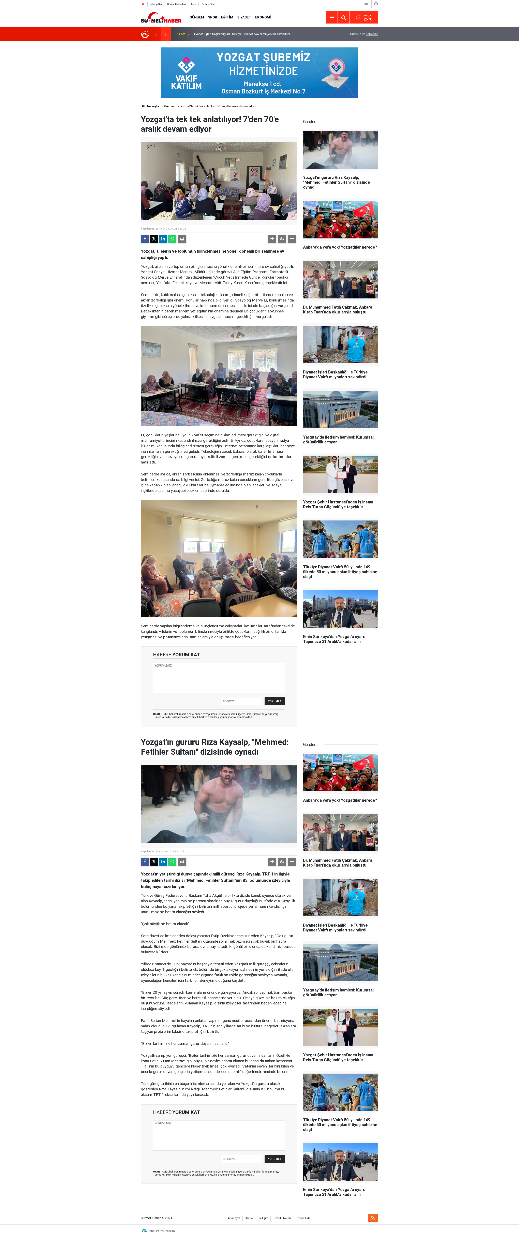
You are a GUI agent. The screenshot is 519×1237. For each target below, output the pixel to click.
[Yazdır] (182, 239)
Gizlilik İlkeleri (282, 1218)
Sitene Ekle (208, 4)
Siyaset (244, 17)
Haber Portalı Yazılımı (161, 1231)
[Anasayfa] (143, 4)
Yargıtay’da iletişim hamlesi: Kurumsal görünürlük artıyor (232, 34)
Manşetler (156, 4)
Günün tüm (364, 34)
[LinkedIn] (163, 239)
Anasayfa (152, 106)
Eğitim (227, 17)
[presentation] (155, 34)
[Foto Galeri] (376, 4)
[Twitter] (154, 239)
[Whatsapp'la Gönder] (172, 239)
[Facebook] (145, 239)
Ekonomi (263, 17)
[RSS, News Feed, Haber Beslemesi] (373, 1218)
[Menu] (331, 17)
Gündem (197, 17)
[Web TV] (366, 4)
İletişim (263, 1218)
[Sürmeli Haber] (161, 17)
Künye (250, 1218)
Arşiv (193, 4)
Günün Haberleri (176, 4)
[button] (272, 239)
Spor (212, 17)
